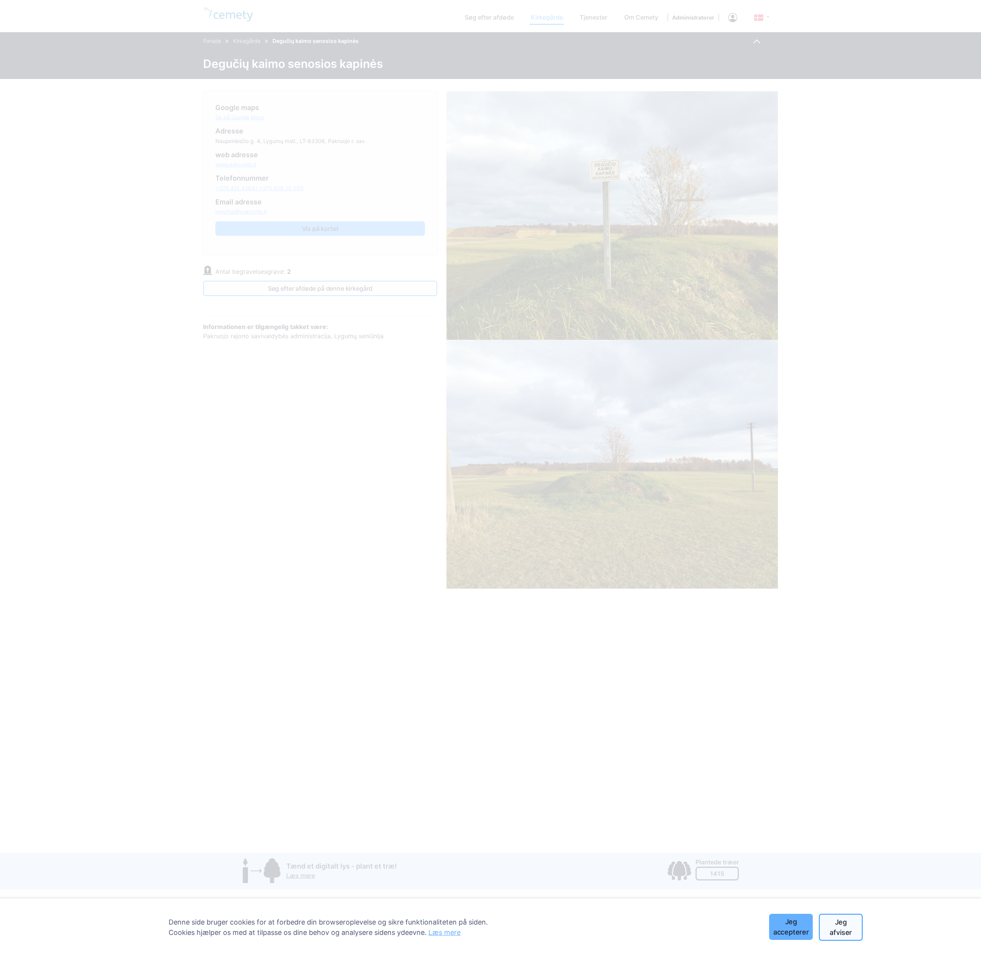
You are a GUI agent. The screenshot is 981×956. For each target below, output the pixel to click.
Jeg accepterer (791, 927)
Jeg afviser (841, 927)
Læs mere (444, 932)
